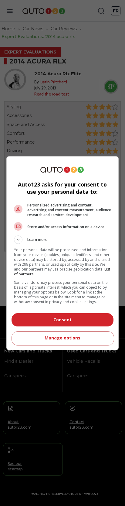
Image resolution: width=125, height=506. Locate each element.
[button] (62, 239)
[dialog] (62, 253)
